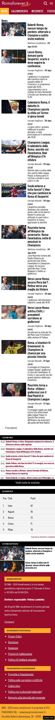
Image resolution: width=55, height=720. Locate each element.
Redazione (13, 648)
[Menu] (51, 3)
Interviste (37, 11)
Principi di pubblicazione (20, 653)
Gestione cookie (48, 718)
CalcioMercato (19, 11)
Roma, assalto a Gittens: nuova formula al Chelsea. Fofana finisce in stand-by (27, 472)
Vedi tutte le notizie (28, 482)
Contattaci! (9, 621)
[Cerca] (45, 3)
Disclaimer (13, 642)
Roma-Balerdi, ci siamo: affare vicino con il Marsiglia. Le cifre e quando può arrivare (30, 479)
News (4, 11)
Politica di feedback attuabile (22, 659)
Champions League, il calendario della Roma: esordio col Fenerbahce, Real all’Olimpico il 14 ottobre (29, 450)
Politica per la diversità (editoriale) (25, 691)
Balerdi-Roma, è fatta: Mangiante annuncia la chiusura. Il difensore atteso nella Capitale (30, 443)
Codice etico (14, 685)
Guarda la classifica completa (43, 536)
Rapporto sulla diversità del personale (26, 697)
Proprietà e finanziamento (21, 674)
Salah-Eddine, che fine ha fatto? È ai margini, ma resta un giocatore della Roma (30, 464)
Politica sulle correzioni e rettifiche (25, 680)
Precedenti (9, 428)
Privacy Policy (15, 636)
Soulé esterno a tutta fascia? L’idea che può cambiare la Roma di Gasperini (29, 457)
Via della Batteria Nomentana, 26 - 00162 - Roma (25, 716)
